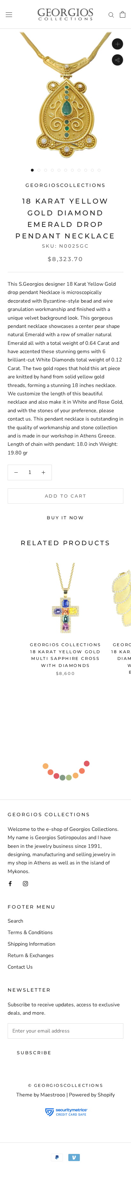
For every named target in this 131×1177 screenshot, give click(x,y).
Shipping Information (31, 944)
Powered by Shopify (92, 1094)
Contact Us (20, 967)
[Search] (111, 14)
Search (15, 921)
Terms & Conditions (30, 932)
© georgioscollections (65, 1085)
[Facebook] (10, 883)
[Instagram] (25, 883)
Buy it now (65, 518)
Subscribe (34, 1053)
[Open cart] (122, 14)
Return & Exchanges (31, 955)
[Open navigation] (9, 14)
